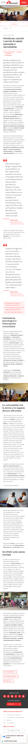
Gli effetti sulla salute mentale (13, 312)
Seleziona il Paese (14, 730)
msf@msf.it (8, 720)
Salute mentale (10, 52)
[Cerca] (4, 2)
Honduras (8, 55)
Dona (24, 2)
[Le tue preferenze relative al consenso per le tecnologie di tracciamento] (2, 741)
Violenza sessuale (10, 676)
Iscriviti (11, 704)
